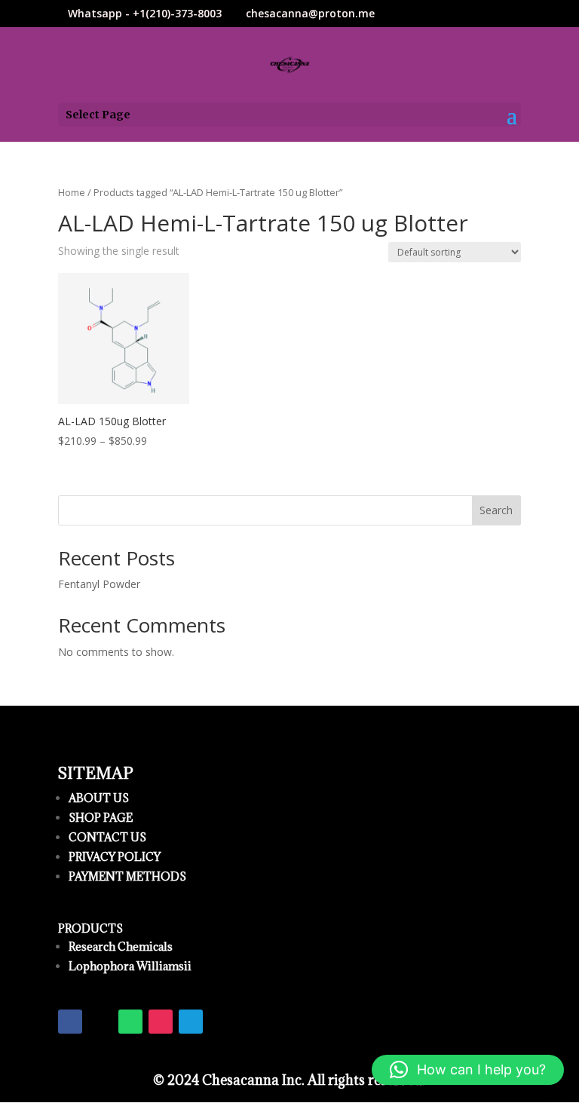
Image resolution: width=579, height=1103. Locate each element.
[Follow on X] (100, 1022)
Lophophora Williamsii (130, 966)
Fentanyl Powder (99, 584)
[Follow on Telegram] (191, 1022)
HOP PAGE (104, 817)
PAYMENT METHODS (127, 876)
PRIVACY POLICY (115, 857)
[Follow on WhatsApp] (130, 1022)
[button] (468, 1070)
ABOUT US (99, 798)
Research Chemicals (121, 946)
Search (496, 510)
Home (71, 192)
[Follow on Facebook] (70, 1022)
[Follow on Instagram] (161, 1022)
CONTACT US (107, 837)
